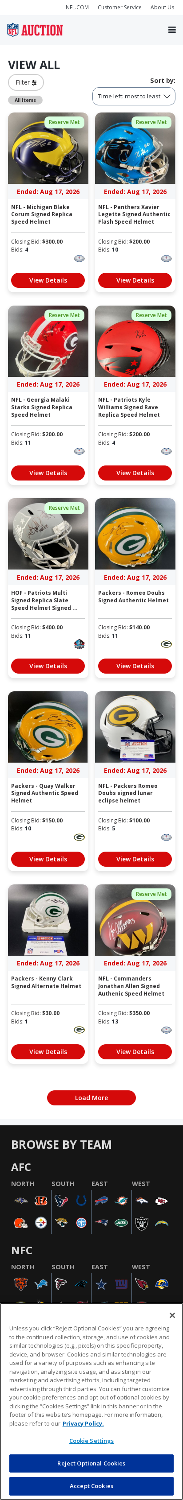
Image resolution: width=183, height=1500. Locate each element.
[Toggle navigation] (172, 30)
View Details (48, 280)
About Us (162, 7)
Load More (91, 1097)
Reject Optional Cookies (91, 1463)
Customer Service (120, 7)
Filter (24, 82)
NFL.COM (77, 7)
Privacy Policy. (83, 1423)
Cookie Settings (91, 1441)
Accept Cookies (91, 1486)
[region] (91, 1401)
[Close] (172, 1315)
